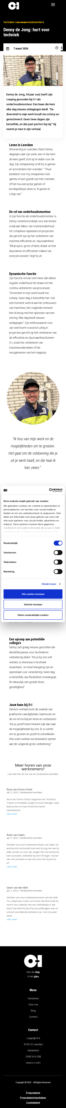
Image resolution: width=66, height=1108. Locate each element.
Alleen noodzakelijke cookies (33, 615)
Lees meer (12, 813)
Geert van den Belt (17, 887)
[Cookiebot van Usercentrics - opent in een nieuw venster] (49, 490)
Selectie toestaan (33, 604)
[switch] (58, 552)
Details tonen (49, 584)
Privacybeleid (33, 1093)
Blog (33, 1010)
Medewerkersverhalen (31, 792)
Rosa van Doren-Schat (19, 789)
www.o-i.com (33, 1062)
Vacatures (33, 998)
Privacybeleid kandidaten (33, 1098)
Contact (33, 1016)
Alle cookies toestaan (33, 594)
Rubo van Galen (16, 835)
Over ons (33, 1004)
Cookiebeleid (33, 1102)
